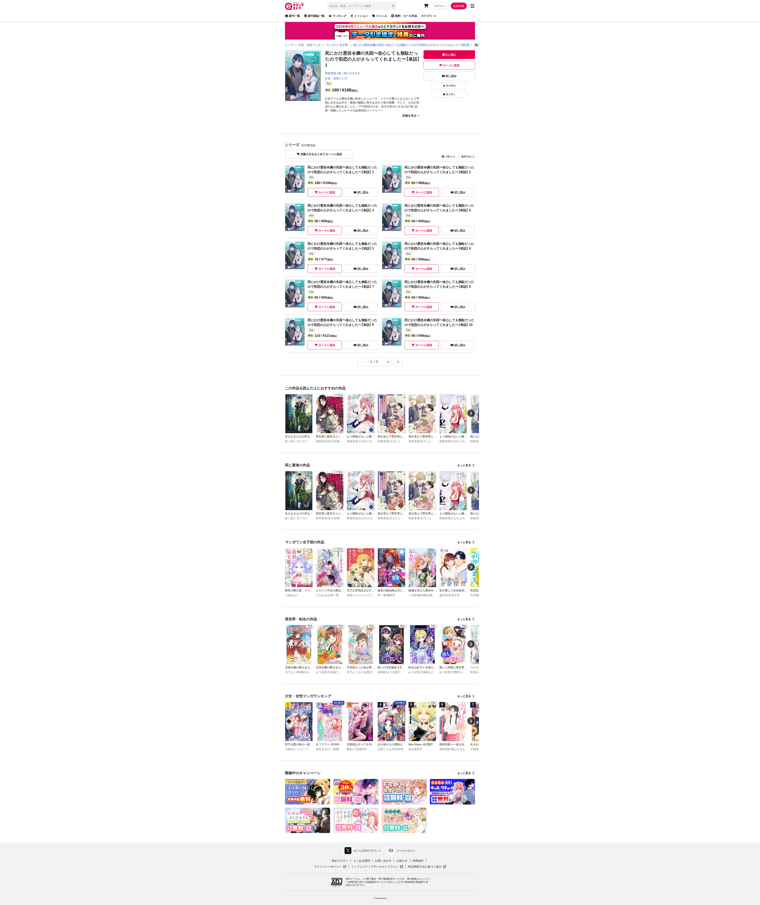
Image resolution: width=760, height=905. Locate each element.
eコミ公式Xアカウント (364, 851)
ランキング (339, 15)
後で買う (451, 94)
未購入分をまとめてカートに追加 (321, 154)
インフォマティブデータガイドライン (374, 867)
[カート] (426, 6)
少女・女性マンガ (336, 78)
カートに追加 (451, 65)
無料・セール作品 (406, 15)
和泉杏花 (330, 73)
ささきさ (354, 73)
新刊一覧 (294, 15)
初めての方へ (340, 860)
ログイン (439, 6)
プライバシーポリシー (330, 867)
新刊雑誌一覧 (316, 15)
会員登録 (458, 6)
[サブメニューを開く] (472, 6)
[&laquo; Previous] (361, 362)
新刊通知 (451, 85)
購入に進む (449, 54)
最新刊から (468, 156)
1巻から (450, 156)
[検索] (393, 6)
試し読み (451, 76)
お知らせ (402, 860)
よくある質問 (361, 860)
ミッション (361, 15)
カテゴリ (426, 15)
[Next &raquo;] (398, 362)
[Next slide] (471, 413)
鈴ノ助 (342, 73)
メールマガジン (406, 850)
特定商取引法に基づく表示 (427, 867)
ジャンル (381, 15)
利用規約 (418, 860)
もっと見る (464, 465)
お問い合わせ (383, 860)
